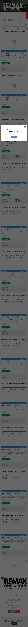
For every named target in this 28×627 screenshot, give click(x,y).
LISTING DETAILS (6, 63)
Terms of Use (21, 621)
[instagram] (18, 612)
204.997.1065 (5, 377)
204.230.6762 (5, 157)
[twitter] (12, 612)
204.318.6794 (5, 333)
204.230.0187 (5, 289)
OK (14, 623)
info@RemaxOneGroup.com (14, 602)
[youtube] (15, 612)
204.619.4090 (18, 157)
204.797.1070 (5, 245)
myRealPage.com (16, 616)
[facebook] (9, 612)
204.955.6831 (5, 69)
